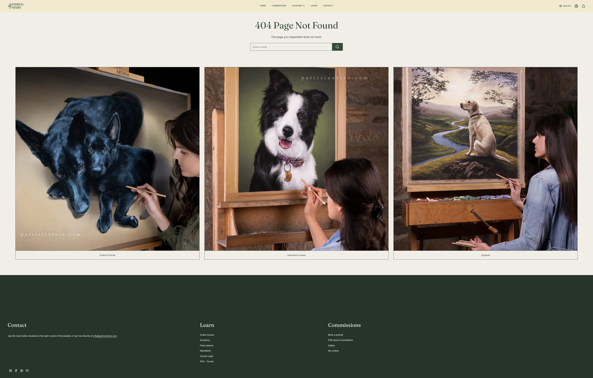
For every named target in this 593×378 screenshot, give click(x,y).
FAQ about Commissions (340, 340)
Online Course (207, 334)
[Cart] (583, 6)
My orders (333, 350)
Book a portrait (335, 334)
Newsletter (205, 350)
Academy (205, 340)
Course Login (206, 356)
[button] (279, 6)
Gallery (331, 345)
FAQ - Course (207, 361)
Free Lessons (206, 345)
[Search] (337, 47)
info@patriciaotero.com (105, 336)
